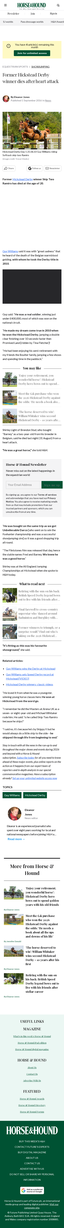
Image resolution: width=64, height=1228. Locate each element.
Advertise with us (32, 1168)
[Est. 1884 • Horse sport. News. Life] (31, 5)
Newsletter (54, 168)
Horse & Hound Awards (32, 1098)
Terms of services (47, 494)
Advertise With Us (32, 1080)
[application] (32, 286)
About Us (32, 1067)
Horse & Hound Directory (32, 1105)
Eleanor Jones (22, 97)
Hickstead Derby (22, 179)
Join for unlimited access (32, 53)
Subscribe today (25, 757)
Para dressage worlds (32, 21)
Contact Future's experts (32, 1146)
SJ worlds (8, 21)
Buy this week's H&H (32, 1141)
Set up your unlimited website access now (34, 778)
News (48, 100)
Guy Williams (10, 251)
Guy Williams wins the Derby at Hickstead (30, 668)
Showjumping (40, 66)
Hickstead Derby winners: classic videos (29, 684)
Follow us (36, 168)
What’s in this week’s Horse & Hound (32, 1036)
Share (11, 168)
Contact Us (32, 1073)
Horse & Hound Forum (32, 1111)
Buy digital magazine (32, 1152)
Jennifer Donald (14, 941)
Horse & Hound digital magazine (32, 1049)
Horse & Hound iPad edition (32, 1042)
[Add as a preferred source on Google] (32, 1190)
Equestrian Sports (15, 66)
